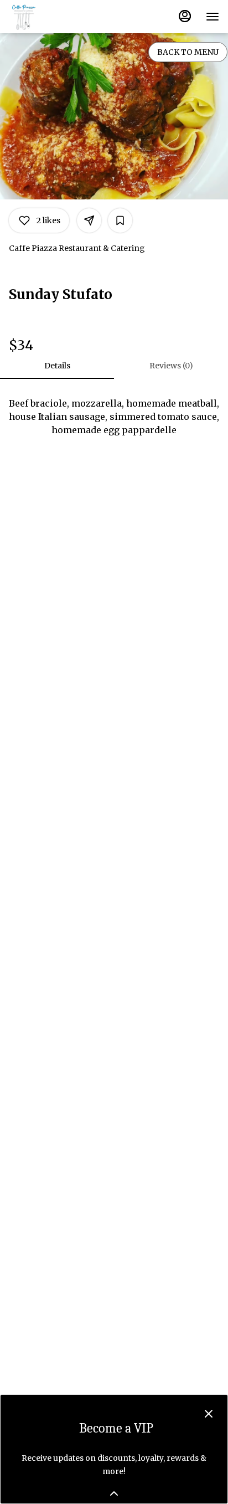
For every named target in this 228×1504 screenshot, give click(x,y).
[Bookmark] (120, 220)
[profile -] (184, 16)
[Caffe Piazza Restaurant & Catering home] (58, 16)
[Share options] (89, 220)
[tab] (57, 365)
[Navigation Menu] (212, 16)
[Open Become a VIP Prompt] (114, 1493)
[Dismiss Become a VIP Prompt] (208, 1413)
